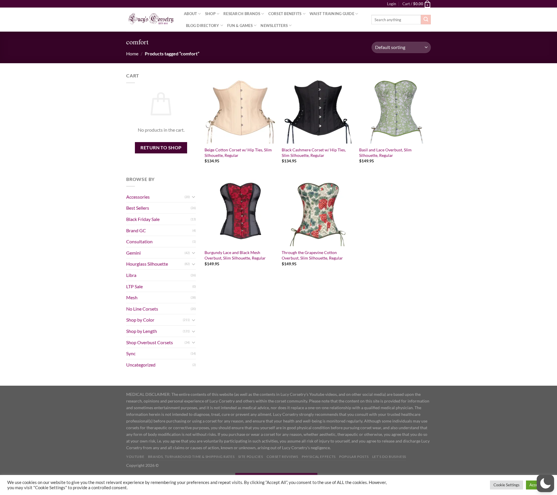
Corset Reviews (282, 456)
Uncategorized (140, 364)
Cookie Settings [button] (506, 485)
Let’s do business (389, 456)
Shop (210, 13)
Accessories (138, 197)
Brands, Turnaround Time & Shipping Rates (191, 456)
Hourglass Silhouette (147, 263)
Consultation (139, 241)
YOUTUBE (135, 456)
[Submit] (426, 20)
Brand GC (136, 230)
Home (132, 53)
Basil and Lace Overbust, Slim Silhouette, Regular (385, 152)
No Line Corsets (142, 308)
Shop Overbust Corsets (149, 342)
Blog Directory (202, 25)
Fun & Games (240, 25)
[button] (545, 483)
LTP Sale (134, 286)
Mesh (132, 297)
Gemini (133, 252)
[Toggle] (193, 196)
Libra (131, 275)
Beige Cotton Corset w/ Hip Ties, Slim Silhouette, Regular (238, 152)
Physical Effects (319, 456)
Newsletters (274, 25)
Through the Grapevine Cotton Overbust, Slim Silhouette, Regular (312, 255)
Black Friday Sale (143, 219)
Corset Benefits (285, 13)
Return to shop (161, 147)
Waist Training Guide (332, 13)
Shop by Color (140, 319)
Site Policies (250, 456)
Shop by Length (141, 331)
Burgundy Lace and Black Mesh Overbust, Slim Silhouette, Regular (235, 255)
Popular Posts (353, 456)
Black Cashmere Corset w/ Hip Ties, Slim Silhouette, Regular (314, 152)
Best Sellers (137, 208)
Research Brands (241, 13)
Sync (130, 353)
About (190, 13)
